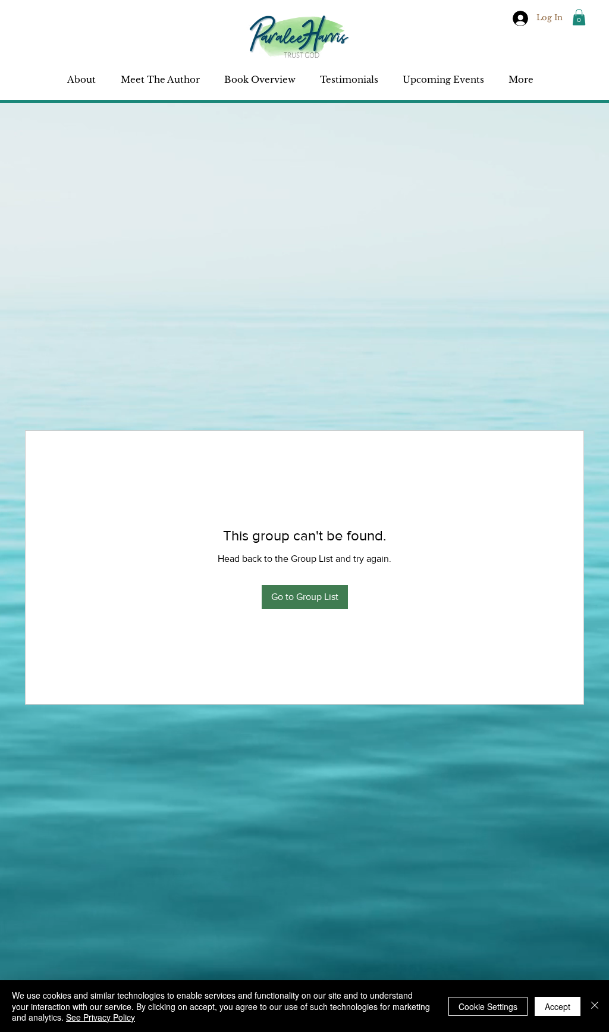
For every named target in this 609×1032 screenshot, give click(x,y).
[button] (579, 17)
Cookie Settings (488, 1006)
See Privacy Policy (100, 1017)
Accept (557, 1006)
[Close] (595, 1006)
